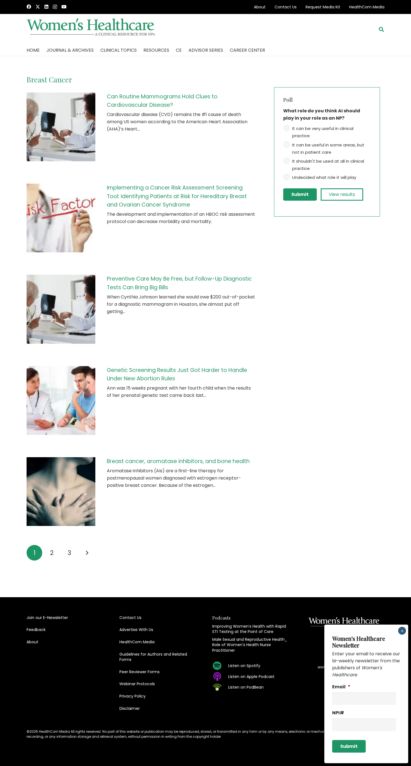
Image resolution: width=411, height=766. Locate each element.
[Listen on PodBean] (220, 687)
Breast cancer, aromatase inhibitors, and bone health (178, 461)
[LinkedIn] (46, 6)
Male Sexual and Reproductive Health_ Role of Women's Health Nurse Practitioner (249, 645)
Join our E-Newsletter (47, 617)
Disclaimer (129, 708)
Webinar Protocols (137, 684)
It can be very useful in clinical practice (322, 132)
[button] (381, 29)
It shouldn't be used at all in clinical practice (328, 164)
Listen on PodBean (246, 687)
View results (342, 194)
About (260, 7)
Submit (300, 194)
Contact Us (286, 7)
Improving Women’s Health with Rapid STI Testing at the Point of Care (249, 629)
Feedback (36, 629)
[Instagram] (55, 7)
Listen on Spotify (244, 665)
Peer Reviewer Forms (139, 672)
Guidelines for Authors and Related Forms (153, 657)
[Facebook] (29, 6)
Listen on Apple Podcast (251, 676)
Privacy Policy (132, 696)
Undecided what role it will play (324, 177)
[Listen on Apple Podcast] (220, 676)
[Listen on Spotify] (220, 665)
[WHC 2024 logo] (91, 29)
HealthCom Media (366, 7)
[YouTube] (64, 6)
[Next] (87, 553)
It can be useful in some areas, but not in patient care (328, 148)
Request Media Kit (323, 7)
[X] (38, 6)
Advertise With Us (136, 629)
